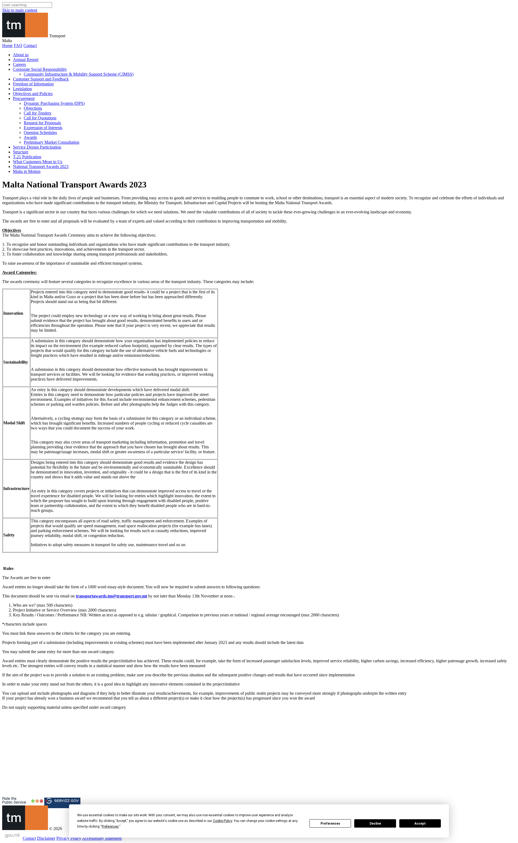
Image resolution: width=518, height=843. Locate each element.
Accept (420, 823)
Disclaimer (46, 838)
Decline (375, 823)
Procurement (24, 98)
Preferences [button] (110, 826)
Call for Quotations (40, 118)
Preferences (330, 823)
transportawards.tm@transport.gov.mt (111, 596)
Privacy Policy (68, 838)
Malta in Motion (26, 171)
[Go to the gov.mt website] (12, 838)
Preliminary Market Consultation (51, 142)
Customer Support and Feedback (41, 79)
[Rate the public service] (22, 803)
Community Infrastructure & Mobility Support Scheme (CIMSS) (79, 74)
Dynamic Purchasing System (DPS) (54, 103)
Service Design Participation (37, 147)
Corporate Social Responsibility (40, 69)
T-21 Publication (27, 157)
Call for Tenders (37, 113)
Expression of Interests (43, 127)
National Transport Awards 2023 (41, 166)
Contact (30, 45)
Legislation (22, 88)
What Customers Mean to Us (37, 161)
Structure (20, 152)
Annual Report (25, 59)
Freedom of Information (33, 84)
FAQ (18, 45)
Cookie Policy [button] (222, 821)
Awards (30, 137)
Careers (19, 64)
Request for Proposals (42, 122)
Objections (33, 108)
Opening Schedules (40, 132)
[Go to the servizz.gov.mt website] (62, 803)
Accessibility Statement (102, 838)
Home (7, 45)
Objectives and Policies (33, 93)
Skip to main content (19, 10)
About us (21, 54)
